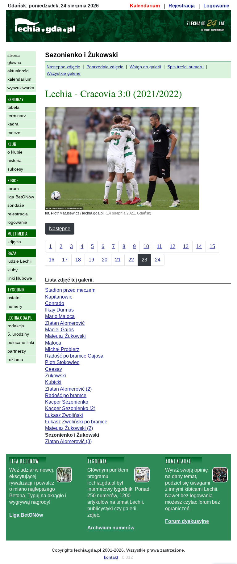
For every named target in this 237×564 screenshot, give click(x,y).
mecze (13, 132)
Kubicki (53, 382)
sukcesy (15, 169)
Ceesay (53, 369)
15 (212, 246)
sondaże (15, 205)
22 (131, 259)
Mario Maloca (60, 316)
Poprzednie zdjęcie (104, 66)
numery (14, 306)
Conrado (54, 303)
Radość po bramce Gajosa (74, 355)
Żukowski (55, 375)
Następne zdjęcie (63, 66)
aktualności (18, 70)
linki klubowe (19, 278)
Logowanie (216, 5)
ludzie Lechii (19, 261)
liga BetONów (20, 196)
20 (104, 259)
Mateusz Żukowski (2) (69, 428)
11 (159, 246)
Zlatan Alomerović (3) (68, 441)
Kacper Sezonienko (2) (70, 408)
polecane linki (20, 342)
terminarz (16, 115)
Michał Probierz (62, 349)
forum (13, 188)
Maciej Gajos (59, 329)
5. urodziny (18, 334)
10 (146, 246)
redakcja (15, 325)
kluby (12, 269)
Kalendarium (145, 5)
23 (144, 259)
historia (14, 160)
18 (78, 259)
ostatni (13, 297)
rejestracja (17, 213)
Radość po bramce (65, 395)
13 (186, 246)
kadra (13, 123)
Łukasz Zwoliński (64, 415)
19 (91, 259)
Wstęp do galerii (145, 66)
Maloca (53, 343)
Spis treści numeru (185, 66)
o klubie (15, 152)
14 (199, 246)
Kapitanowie (59, 296)
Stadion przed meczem (70, 290)
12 (172, 246)
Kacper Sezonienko (66, 402)
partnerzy (16, 351)
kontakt (111, 557)
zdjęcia (14, 241)
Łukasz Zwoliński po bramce (76, 421)
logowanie (17, 222)
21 (118, 259)
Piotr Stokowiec (62, 362)
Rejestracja (181, 5)
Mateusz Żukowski (65, 336)
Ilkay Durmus (59, 309)
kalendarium (19, 79)
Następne (59, 228)
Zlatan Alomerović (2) (68, 389)
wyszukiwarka (20, 87)
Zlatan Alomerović (65, 323)
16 (51, 259)
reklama (15, 359)
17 (65, 259)
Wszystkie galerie (64, 73)
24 (157, 259)
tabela (13, 107)
